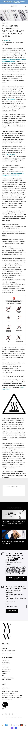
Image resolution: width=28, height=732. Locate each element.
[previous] (3, 492)
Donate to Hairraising (8, 650)
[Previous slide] (1, 2)
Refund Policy (6, 671)
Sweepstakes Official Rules (10, 691)
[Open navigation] (2, 6)
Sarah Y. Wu (6, 40)
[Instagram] (5, 714)
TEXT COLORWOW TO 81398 (16, 578)
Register (4, 648)
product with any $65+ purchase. (14, 2)
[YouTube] (12, 714)
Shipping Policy (6, 669)
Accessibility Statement (9, 693)
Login (3, 646)
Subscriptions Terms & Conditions (12, 695)
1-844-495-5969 (6, 679)
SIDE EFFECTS (11, 154)
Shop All (3, 8)
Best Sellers (10, 8)
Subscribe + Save (23, 8)
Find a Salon (5, 667)
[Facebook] (2, 714)
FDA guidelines (11, 99)
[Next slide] (27, 2)
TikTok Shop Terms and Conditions (12, 697)
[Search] (23, 6)
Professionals (6, 662)
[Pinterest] (9, 714)
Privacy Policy (6, 686)
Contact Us (5, 660)
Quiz (16, 8)
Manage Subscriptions (8, 653)
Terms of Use (6, 689)
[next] (25, 492)
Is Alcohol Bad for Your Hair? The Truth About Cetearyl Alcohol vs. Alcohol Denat (13, 523)
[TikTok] (15, 714)
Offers (4, 665)
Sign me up (12, 610)
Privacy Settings (7, 699)
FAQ (3, 675)
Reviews (4, 673)
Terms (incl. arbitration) (14, 573)
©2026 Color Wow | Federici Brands (14, 717)
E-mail (7, 604)
